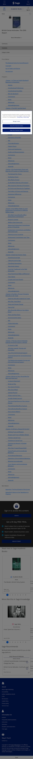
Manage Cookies (16, 121)
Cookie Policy (26, 117)
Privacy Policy (20, 117)
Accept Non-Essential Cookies (16, 125)
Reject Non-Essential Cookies (16, 130)
